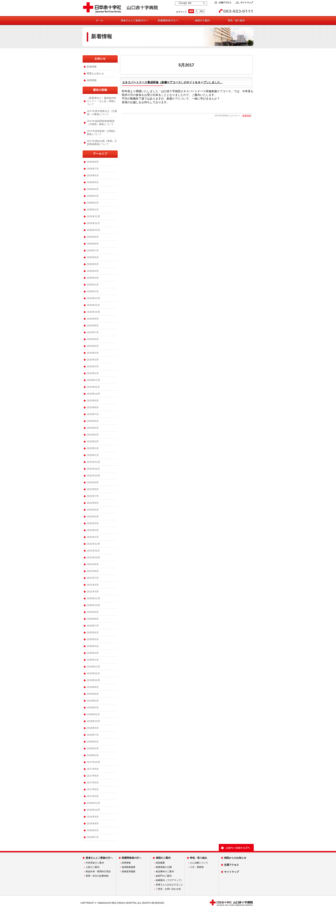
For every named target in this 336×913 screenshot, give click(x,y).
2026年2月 (93, 202)
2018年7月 (93, 734)
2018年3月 (93, 748)
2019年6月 (93, 693)
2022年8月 (93, 489)
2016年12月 (93, 803)
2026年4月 (93, 189)
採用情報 (92, 80)
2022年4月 (93, 516)
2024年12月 (93, 298)
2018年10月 (93, 721)
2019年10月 (93, 680)
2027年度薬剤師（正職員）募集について (102, 133)
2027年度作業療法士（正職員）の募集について (102, 113)
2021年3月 (93, 591)
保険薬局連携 (128, 871)
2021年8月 (93, 571)
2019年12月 (93, 666)
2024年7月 (93, 332)
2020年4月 (93, 646)
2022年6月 (93, 502)
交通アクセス (231, 864)
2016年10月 (93, 809)
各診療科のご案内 (165, 871)
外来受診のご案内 (95, 862)
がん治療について (199, 862)
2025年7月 (93, 250)
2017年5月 (93, 789)
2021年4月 (93, 584)
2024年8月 (93, 325)
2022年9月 (93, 482)
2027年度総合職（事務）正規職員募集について (102, 143)
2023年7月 (93, 414)
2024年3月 (93, 359)
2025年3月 (93, 277)
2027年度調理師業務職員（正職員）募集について (100, 123)
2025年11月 (93, 223)
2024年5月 (93, 346)
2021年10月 (93, 557)
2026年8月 (93, 161)
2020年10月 (93, 605)
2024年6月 (93, 339)
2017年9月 (93, 768)
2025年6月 (93, 257)
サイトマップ (231, 871)
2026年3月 (93, 195)
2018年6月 (93, 741)
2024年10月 (93, 311)
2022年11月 (93, 468)
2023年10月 (93, 393)
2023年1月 (93, 455)
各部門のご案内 (164, 876)
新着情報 (101, 36)
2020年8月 (93, 618)
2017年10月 (93, 762)
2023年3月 (93, 441)
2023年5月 (93, 427)
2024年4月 (93, 352)
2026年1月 (93, 209)
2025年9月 (93, 236)
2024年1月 (93, 373)
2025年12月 (93, 216)
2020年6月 (93, 632)
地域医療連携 (128, 867)
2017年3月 (93, 796)
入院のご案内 (92, 867)
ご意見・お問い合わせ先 (168, 889)
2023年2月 (93, 448)
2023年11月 (93, 386)
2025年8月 (93, 243)
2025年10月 (93, 230)
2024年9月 (93, 318)
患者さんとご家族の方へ (99, 857)
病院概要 (160, 862)
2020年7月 (93, 625)
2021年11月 (93, 550)
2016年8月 (93, 823)
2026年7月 (93, 168)
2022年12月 (93, 462)
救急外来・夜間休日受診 (98, 871)
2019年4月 (93, 707)
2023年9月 (93, 400)
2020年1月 (93, 659)
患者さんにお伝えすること (169, 884)
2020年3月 (93, 653)
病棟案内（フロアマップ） (169, 880)
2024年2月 (93, 366)
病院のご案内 (163, 857)
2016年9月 (93, 816)
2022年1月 (93, 537)
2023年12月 (93, 380)
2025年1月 (93, 291)
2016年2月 (93, 830)
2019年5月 (93, 700)
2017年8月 (93, 775)
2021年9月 (93, 564)
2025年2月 (93, 284)
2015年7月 (93, 837)
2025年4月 (93, 271)
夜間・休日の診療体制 (97, 876)
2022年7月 (93, 496)
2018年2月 (93, 755)
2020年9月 (93, 612)
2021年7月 (93, 577)
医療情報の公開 (164, 867)
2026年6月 (93, 175)
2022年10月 (93, 475)
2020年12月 (93, 598)
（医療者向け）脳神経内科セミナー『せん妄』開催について (101, 101)
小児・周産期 (197, 867)
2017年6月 (93, 782)
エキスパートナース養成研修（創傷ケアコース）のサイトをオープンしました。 (172, 82)
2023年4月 (93, 434)
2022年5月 (93, 509)
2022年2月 (93, 530)
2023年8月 (93, 407)
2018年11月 (93, 714)
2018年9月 (93, 728)
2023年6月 (93, 421)
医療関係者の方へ (131, 857)
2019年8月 (93, 687)
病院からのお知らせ (235, 857)
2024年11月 (93, 305)
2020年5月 (93, 639)
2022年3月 (93, 523)
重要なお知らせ (95, 73)
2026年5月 (93, 182)
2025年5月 (93, 264)
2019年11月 (93, 673)
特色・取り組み (198, 857)
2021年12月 (93, 543)
